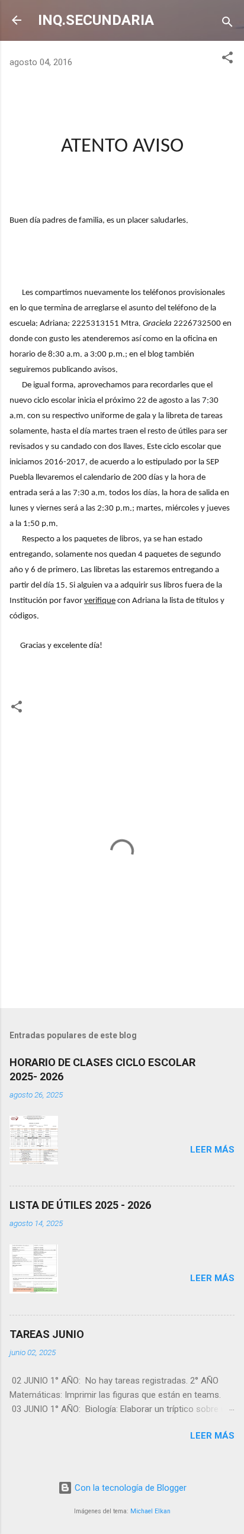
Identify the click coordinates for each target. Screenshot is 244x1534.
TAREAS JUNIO (46, 1334)
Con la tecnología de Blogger (129, 1487)
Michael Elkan (150, 1511)
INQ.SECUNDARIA (96, 20)
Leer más (212, 1149)
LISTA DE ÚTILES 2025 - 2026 (80, 1205)
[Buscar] (227, 24)
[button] (227, 59)
